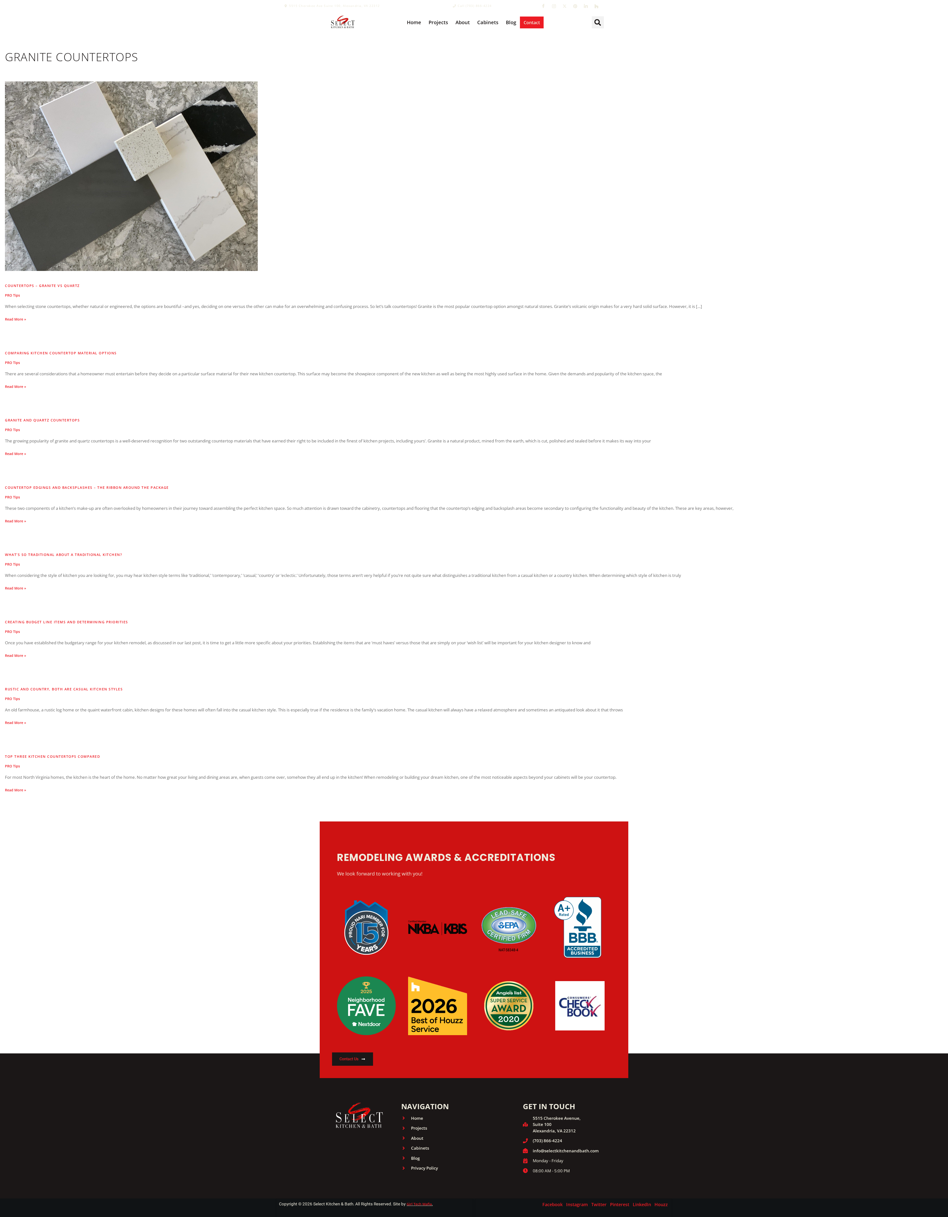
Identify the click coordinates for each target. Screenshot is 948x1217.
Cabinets (487, 22)
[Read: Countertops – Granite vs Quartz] (131, 175)
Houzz (661, 1204)
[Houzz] (596, 6)
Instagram (577, 1204)
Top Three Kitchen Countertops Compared (52, 756)
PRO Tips (12, 295)
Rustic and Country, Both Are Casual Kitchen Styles (64, 689)
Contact (532, 22)
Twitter (599, 1204)
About (462, 22)
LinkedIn (642, 1204)
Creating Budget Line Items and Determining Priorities (66, 622)
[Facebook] (543, 6)
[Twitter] (564, 6)
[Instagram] (554, 6)
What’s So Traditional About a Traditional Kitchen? (63, 554)
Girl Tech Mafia (419, 1204)
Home (414, 22)
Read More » (15, 319)
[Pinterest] (575, 6)
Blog (511, 22)
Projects (438, 22)
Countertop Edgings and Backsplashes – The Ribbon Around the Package (87, 487)
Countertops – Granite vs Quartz (42, 285)
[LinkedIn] (586, 6)
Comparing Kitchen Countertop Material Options (61, 353)
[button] (598, 22)
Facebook (552, 1204)
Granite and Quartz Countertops (42, 420)
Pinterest (619, 1204)
